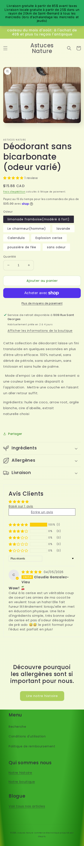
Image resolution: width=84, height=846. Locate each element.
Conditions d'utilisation (27, 736)
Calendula (16, 238)
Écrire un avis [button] (42, 512)
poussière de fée (22, 247)
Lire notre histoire (42, 696)
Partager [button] (15, 434)
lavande (63, 228)
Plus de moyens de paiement (42, 303)
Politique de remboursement (32, 746)
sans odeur (56, 247)
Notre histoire (20, 772)
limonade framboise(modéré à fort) (39, 219)
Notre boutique (22, 781)
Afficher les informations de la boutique (40, 330)
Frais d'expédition (14, 191)
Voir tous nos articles (27, 806)
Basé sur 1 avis (21, 506)
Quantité (9, 257)
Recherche (17, 726)
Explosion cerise (49, 238)
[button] (5, 48)
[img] (32, 572)
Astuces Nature (25, 833)
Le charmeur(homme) (27, 228)
